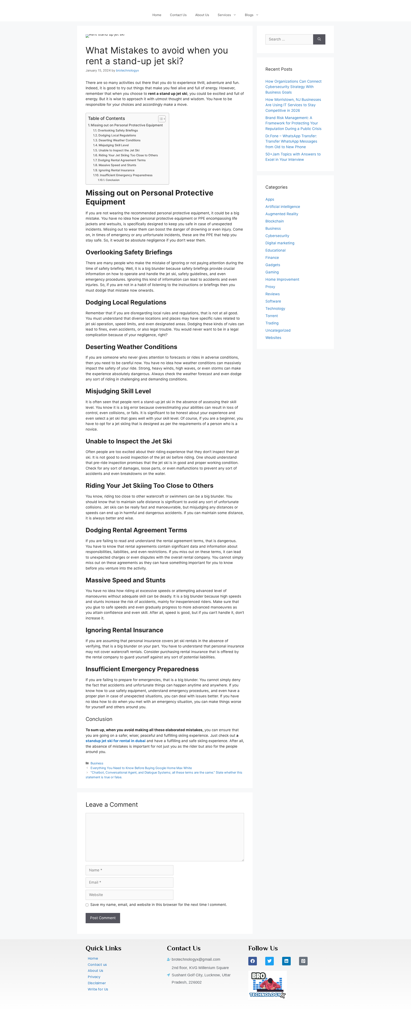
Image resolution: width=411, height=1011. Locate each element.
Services (224, 15)
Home (156, 15)
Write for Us (98, 989)
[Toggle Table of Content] (160, 118)
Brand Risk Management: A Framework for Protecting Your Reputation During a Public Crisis (293, 123)
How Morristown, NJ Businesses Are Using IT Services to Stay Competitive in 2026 (293, 105)
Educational (275, 250)
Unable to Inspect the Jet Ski (119, 150)
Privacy (94, 976)
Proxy (270, 287)
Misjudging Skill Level (114, 145)
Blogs (249, 15)
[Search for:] (289, 39)
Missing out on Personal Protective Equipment (128, 125)
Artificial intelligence (282, 206)
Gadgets (272, 265)
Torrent (271, 316)
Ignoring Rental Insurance (117, 170)
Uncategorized (278, 330)
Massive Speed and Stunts (118, 165)
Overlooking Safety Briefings (118, 130)
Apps (269, 199)
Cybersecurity (277, 236)
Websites (273, 338)
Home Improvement (282, 279)
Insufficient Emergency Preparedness (126, 175)
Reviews (272, 294)
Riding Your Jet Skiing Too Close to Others (129, 155)
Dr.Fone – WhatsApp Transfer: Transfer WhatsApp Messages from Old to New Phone (291, 141)
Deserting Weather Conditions (120, 140)
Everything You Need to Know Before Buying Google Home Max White (141, 768)
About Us (202, 15)
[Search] (319, 39)
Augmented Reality (281, 214)
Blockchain (274, 221)
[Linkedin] (286, 961)
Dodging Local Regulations (117, 135)
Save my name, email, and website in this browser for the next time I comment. (158, 904)
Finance (272, 257)
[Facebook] (252, 961)
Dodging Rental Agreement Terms (122, 160)
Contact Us (178, 15)
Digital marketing (279, 243)
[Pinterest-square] (303, 961)
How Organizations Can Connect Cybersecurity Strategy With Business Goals (293, 86)
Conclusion (113, 180)
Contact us (97, 964)
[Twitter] (269, 961)
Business (97, 763)
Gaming (272, 272)
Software (273, 301)
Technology (275, 308)
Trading (271, 323)
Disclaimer (97, 983)
